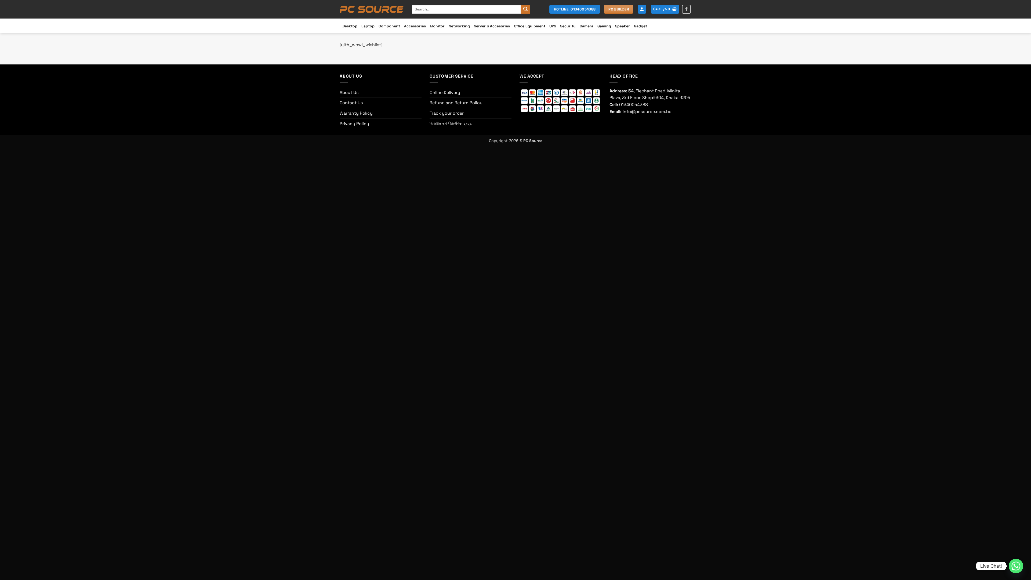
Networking (459, 26)
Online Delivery (445, 92)
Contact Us (351, 103)
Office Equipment (529, 26)
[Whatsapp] (1016, 566)
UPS (552, 26)
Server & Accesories (492, 26)
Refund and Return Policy (456, 103)
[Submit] (525, 9)
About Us (349, 92)
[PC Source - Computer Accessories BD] (372, 9)
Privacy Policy (354, 123)
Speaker (622, 26)
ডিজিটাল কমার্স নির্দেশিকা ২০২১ (451, 123)
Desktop (349, 26)
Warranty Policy (356, 113)
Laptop (368, 26)
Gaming (604, 26)
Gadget (640, 26)
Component (389, 26)
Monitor (437, 26)
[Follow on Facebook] (686, 9)
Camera (586, 26)
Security (568, 26)
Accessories (415, 26)
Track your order (447, 113)
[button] (642, 9)
